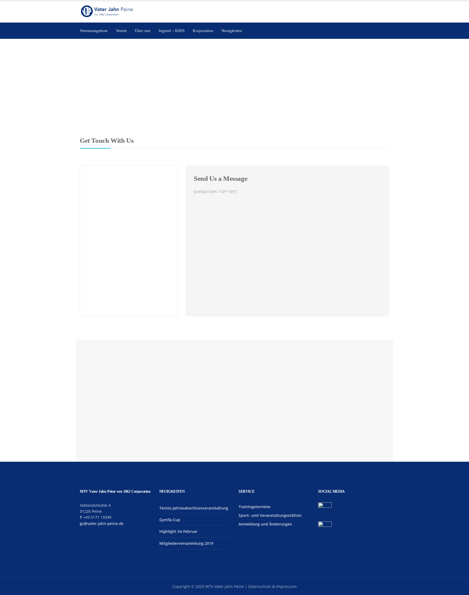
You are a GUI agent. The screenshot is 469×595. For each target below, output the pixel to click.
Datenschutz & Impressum (272, 586)
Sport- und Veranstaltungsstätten (270, 515)
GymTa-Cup (169, 519)
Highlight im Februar (178, 531)
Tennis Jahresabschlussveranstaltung (193, 508)
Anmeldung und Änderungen (265, 524)
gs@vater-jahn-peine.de (101, 523)
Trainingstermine (254, 506)
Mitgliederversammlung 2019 (186, 543)
